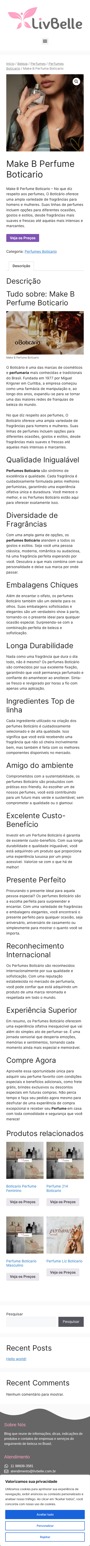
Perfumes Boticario (41, 251)
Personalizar (45, 1525)
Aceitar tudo (45, 1514)
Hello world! (16, 1359)
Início (10, 64)
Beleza (22, 64)
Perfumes (38, 64)
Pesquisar (14, 1314)
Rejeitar (45, 1537)
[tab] (21, 266)
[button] (45, 41)
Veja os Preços (23, 238)
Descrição (21, 266)
